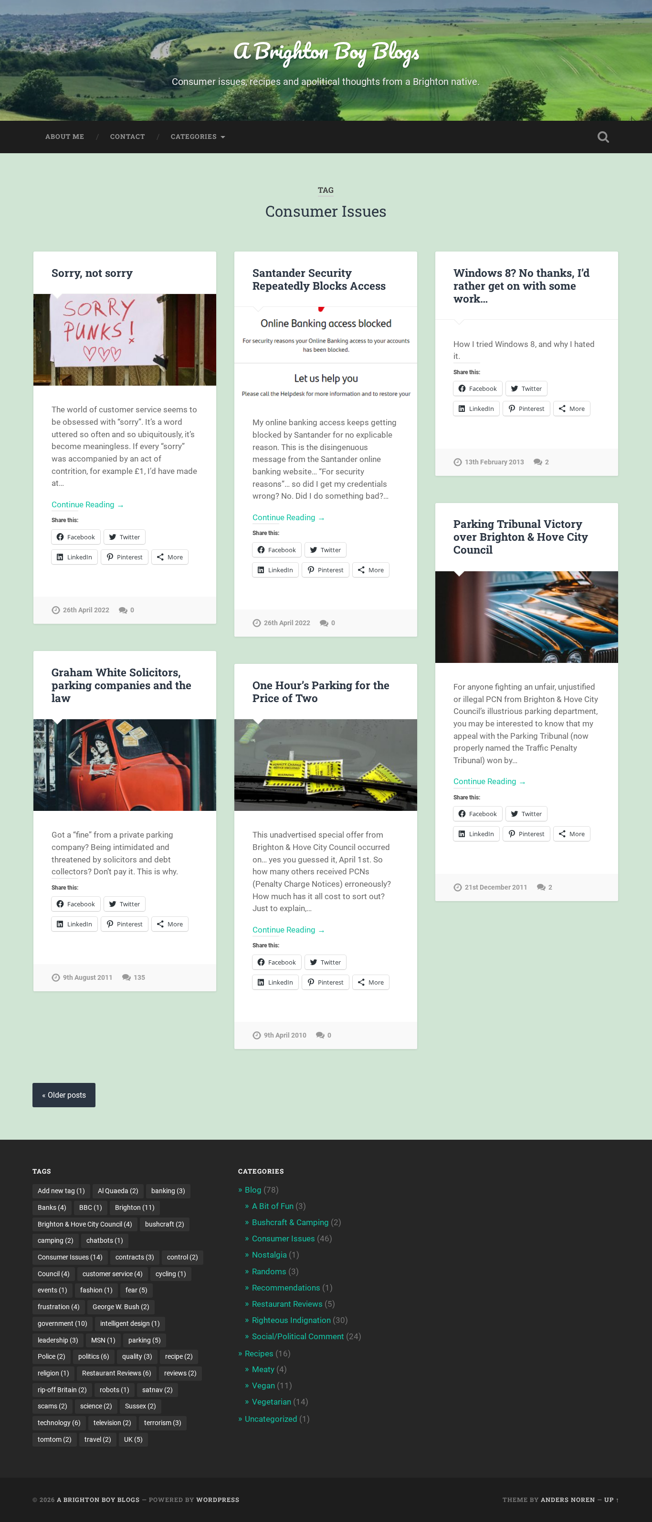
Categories (194, 136)
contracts (135, 1257)
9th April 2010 (285, 1035)
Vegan (263, 1385)
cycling (171, 1274)
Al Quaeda (118, 1191)
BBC (90, 1207)
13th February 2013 (494, 462)
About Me (64, 136)
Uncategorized (271, 1419)
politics (93, 1356)
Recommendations (286, 1287)
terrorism (162, 1423)
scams (52, 1406)
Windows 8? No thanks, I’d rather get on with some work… (521, 285)
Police (51, 1356)
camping (56, 1240)
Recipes (259, 1353)
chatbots (104, 1240)
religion (53, 1373)
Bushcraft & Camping (290, 1222)
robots (114, 1390)
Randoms (269, 1271)
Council (54, 1274)
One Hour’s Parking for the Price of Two (320, 691)
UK (133, 1439)
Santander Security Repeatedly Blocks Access (319, 279)
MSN (103, 1340)
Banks (52, 1207)
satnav (157, 1390)
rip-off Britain (62, 1390)
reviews (180, 1373)
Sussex (140, 1406)
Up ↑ (612, 1499)
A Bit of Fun (273, 1206)
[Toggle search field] (603, 137)
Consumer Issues (70, 1257)
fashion (96, 1290)
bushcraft (164, 1224)
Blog (253, 1190)
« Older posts (64, 1095)
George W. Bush (121, 1307)
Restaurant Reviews (116, 1373)
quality (137, 1356)
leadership (58, 1340)
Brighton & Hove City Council (85, 1224)
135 (139, 978)
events (52, 1290)
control (182, 1257)
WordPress (218, 1499)
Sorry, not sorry (92, 272)
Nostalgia (269, 1255)
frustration (59, 1307)
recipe (179, 1356)
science (96, 1406)
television (112, 1423)
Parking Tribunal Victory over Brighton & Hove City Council (520, 536)
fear (136, 1290)
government (62, 1323)
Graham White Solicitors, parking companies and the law (121, 685)
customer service (113, 1274)
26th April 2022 (86, 610)
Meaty (263, 1369)
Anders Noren (568, 1499)
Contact (127, 136)
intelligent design (130, 1323)
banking (168, 1191)
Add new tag (61, 1191)
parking (144, 1340)
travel (97, 1439)
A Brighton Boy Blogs (326, 50)
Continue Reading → (88, 504)
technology (59, 1423)
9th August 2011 (88, 978)
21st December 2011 (496, 887)
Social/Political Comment (298, 1336)
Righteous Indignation (291, 1320)
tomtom (55, 1439)
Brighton (135, 1207)
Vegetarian (271, 1402)
